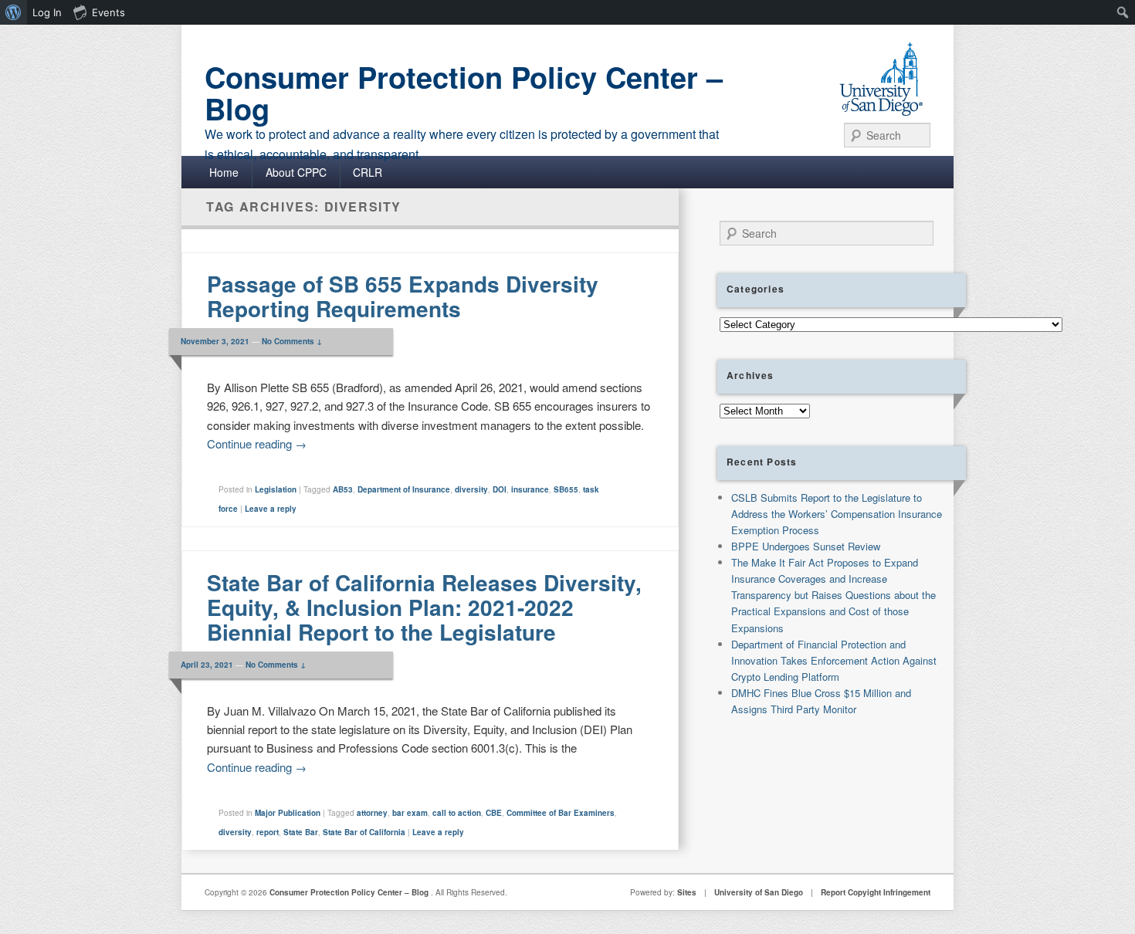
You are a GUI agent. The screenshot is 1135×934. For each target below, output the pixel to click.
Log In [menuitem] (47, 12)
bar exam (410, 812)
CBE (494, 812)
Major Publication (287, 812)
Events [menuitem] (108, 12)
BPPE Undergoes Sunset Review (805, 546)
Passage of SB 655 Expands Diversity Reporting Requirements (402, 296)
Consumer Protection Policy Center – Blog (464, 93)
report (267, 832)
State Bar (300, 832)
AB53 (343, 489)
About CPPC (296, 172)
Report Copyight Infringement (875, 892)
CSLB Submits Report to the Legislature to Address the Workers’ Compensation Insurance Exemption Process (836, 513)
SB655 (566, 489)
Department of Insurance (403, 489)
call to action (456, 812)
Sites (686, 892)
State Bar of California (364, 832)
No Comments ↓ (292, 341)
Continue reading (257, 443)
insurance (530, 489)
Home (224, 172)
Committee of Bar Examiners (561, 812)
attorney (372, 812)
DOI (500, 489)
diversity (471, 489)
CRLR (367, 172)
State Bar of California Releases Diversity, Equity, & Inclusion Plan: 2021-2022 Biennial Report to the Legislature (424, 607)
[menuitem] (13, 12)
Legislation (275, 489)
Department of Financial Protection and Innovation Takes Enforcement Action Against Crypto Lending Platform (834, 660)
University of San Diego (758, 892)
